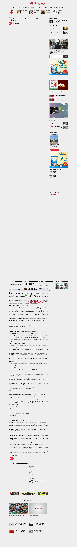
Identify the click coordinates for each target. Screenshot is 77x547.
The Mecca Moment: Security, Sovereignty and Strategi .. (20, 524)
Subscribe (61, 7)
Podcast (40, 7)
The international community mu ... (16, 515)
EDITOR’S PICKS (53, 25)
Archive (50, 7)
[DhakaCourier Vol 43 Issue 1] (61, 288)
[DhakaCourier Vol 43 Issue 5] (57, 285)
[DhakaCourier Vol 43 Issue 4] (61, 285)
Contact (56, 7)
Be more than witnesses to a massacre (40, 481)
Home (14, 7)
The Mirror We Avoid (58, 50)
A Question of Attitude (33, 515)
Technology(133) (49, 283)
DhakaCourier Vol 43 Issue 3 (61, 95)
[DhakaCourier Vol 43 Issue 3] (66, 285)
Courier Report (16, 23)
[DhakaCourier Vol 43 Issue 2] (57, 288)
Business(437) (42, 283)
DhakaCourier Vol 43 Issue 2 (61, 98)
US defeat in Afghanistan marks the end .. (32, 295)
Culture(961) (41, 285)
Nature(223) (41, 288)
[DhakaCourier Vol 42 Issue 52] (66, 288)
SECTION (19, 7)
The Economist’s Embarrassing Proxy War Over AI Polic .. (21, 531)
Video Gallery (34, 7)
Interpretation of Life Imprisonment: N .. (32, 284)
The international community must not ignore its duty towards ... (61, 21)
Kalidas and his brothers (39, 465)
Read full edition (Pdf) (54, 146)
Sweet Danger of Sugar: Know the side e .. (32, 289)
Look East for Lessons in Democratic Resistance (39, 524)
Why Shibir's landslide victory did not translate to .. (40, 531)
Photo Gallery (25, 7)
